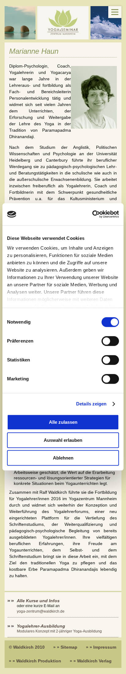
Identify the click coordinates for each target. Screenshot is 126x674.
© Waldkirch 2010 (27, 647)
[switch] (110, 341)
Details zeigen (91, 403)
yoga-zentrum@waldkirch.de (41, 611)
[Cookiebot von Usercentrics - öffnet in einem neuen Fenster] (92, 214)
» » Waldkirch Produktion (35, 660)
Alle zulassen (63, 422)
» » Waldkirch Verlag (91, 660)
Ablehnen (63, 458)
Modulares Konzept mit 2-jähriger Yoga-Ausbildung (59, 631)
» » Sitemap (65, 647)
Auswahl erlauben (63, 440)
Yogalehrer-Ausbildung (41, 626)
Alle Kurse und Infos (39, 600)
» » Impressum (101, 647)
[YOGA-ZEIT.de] (63, 22)
